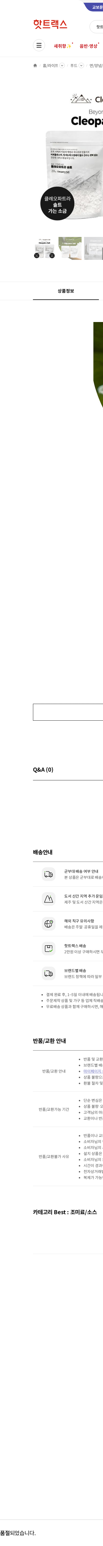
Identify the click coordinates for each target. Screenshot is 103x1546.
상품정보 (66, 290)
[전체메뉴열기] (39, 45)
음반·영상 (88, 46)
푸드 (73, 65)
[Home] (35, 65)
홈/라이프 (50, 65)
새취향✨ (62, 46)
